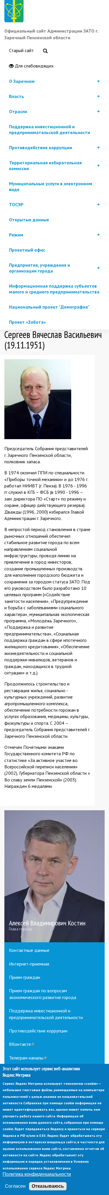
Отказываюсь (48, 1186)
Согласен (15, 1186)
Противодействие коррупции (38, 1031)
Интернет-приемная (29, 964)
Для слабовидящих (33, 66)
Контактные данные (29, 950)
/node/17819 (54, 876)
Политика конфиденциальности (37, 1174)
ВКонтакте (21, 1044)
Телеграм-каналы (28, 1058)
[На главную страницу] (15, 12)
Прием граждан (24, 977)
